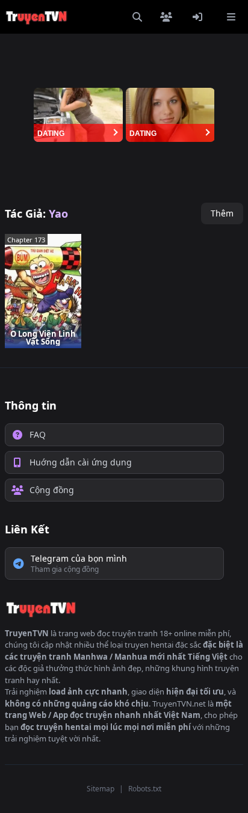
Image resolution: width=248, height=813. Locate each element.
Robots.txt (144, 789)
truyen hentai (149, 644)
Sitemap (100, 789)
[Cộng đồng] (169, 17)
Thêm (222, 213)
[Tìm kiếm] (137, 17)
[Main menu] (231, 17)
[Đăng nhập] (200, 17)
